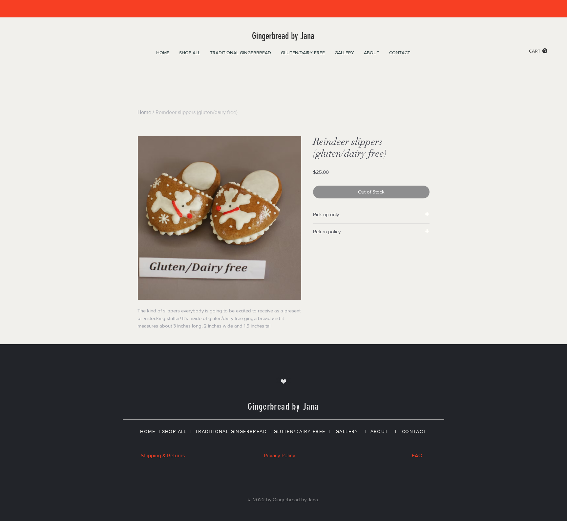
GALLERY (347, 431)
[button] (538, 51)
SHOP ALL (174, 431)
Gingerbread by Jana (283, 36)
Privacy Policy (279, 455)
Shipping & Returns (163, 455)
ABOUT (379, 431)
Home (144, 112)
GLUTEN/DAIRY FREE (300, 431)
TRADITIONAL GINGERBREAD (231, 431)
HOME (147, 431)
